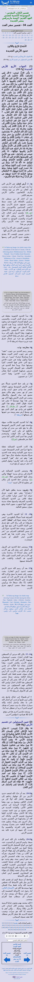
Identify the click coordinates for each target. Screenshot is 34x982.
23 (13, 35)
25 (6, 35)
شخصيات (24, 967)
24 (10, 35)
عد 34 (29, 210)
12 (16, 33)
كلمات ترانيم (13, 967)
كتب (27, 967)
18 (28, 35)
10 (22, 33)
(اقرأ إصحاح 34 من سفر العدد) (17, 956)
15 (6, 33)
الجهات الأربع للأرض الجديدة (21, 54)
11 (19, 33)
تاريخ (30, 967)
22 (16, 35)
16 (3, 33)
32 (19, 927)
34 (14, 927)
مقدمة (16, 920)
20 (22, 35)
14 (10, 33)
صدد (10, 480)
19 (25, 35)
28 (28, 37)
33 (17, 927)
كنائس (20, 967)
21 (19, 35)
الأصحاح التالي (8, 885)
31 (22, 927)
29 (25, 37)
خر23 (14, 437)
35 (11, 927)
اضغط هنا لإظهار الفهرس (17, 28)
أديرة (17, 967)
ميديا (9, 967)
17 (31, 35)
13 (13, 33)
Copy (14, 974)
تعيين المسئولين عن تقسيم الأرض (19, 57)
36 (9, 927)
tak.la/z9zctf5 (17, 976)
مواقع (4, 967)
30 (25, 927)
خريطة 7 (18, 412)
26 (3, 35)
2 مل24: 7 (12, 404)
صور (7, 967)
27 (31, 37)
